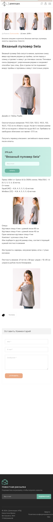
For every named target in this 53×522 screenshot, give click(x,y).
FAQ (48, 517)
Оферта (47, 512)
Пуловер (12, 315)
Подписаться (44, 496)
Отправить (13, 376)
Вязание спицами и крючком (13, 38)
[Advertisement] (26, 449)
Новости (21, 41)
